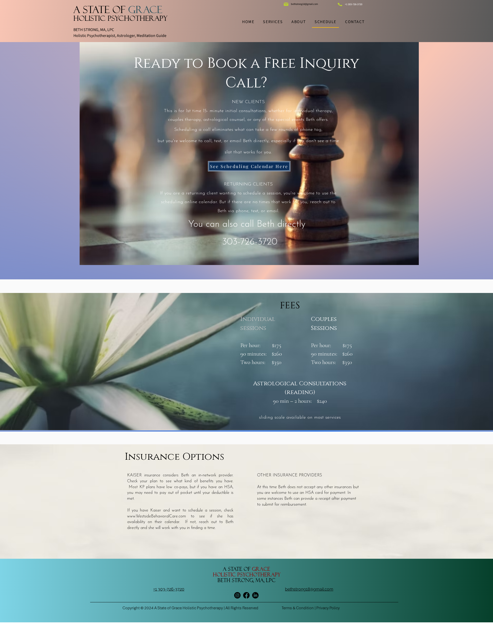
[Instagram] (237, 595)
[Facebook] (246, 595)
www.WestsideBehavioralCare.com (156, 516)
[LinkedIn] (255, 595)
